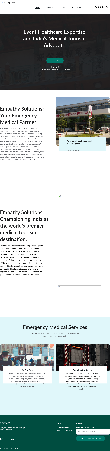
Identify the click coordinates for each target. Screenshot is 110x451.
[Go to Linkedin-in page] (12, 439)
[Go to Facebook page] (1, 439)
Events (62, 7)
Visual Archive (77, 7)
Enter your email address (85, 427)
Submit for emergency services (91, 438)
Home (37, 7)
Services (50, 7)
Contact (89, 7)
